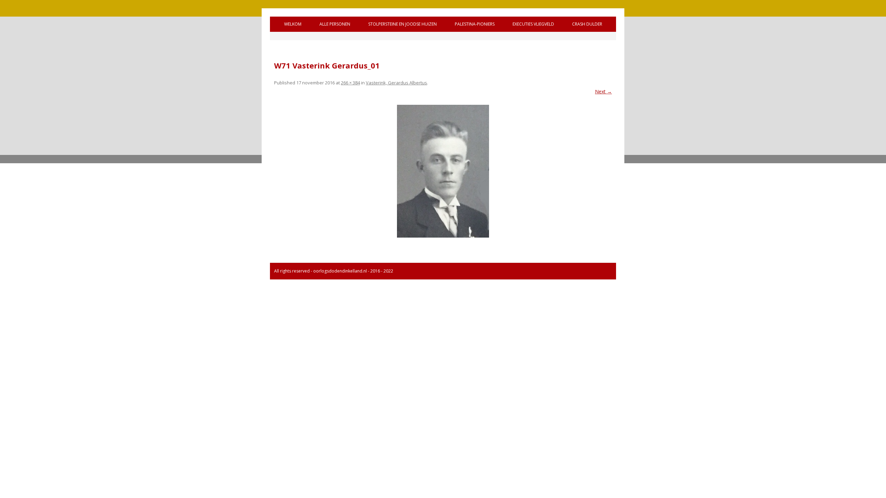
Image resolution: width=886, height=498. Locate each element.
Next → (603, 91)
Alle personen (334, 24)
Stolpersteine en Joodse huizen (402, 24)
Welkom (292, 24)
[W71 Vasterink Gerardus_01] (443, 171)
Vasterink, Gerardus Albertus (396, 83)
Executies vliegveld (533, 24)
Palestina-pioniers (475, 24)
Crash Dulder (587, 24)
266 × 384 (350, 83)
